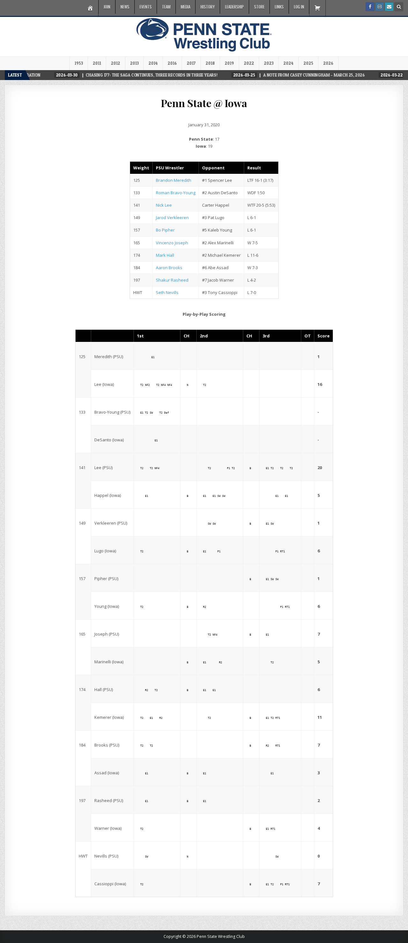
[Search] (399, 7)
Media (185, 7)
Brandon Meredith (173, 180)
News (124, 7)
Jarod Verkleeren (172, 217)
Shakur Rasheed (172, 280)
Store (259, 7)
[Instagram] (379, 7)
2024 (288, 63)
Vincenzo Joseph (172, 243)
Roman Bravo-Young (175, 192)
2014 (153, 63)
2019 (229, 63)
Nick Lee (164, 205)
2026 (328, 63)
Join (107, 7)
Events (146, 7)
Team (166, 7)
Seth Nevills (167, 292)
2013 (134, 63)
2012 (115, 63)
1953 (79, 63)
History (207, 7)
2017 (191, 63)
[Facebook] (370, 7)
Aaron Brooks (169, 267)
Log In (299, 7)
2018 (210, 63)
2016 (172, 63)
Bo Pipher (165, 230)
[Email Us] (389, 7)
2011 (97, 63)
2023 (268, 63)
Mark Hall (165, 255)
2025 (308, 63)
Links (279, 7)
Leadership (234, 7)
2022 (249, 63)
